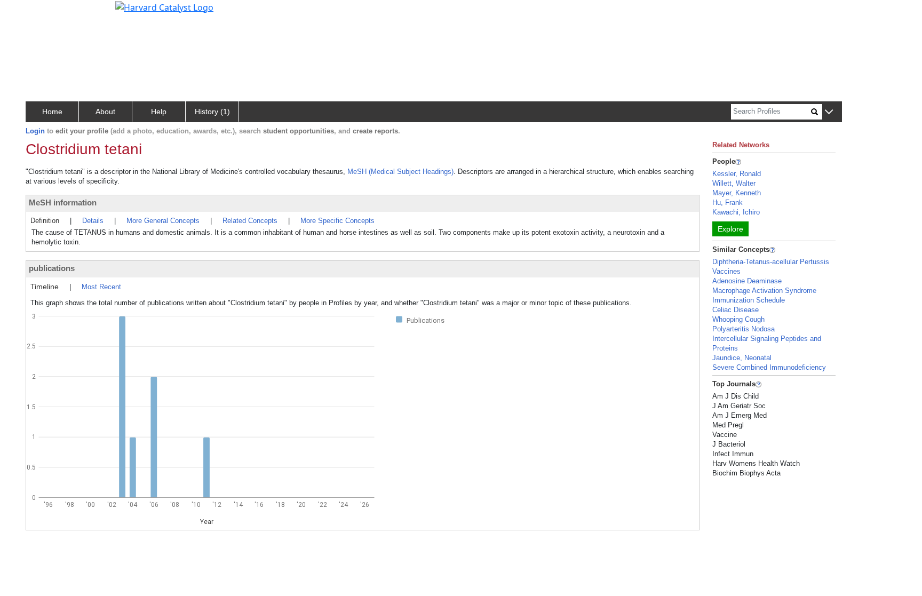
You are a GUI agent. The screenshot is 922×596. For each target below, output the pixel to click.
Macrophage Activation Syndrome (764, 291)
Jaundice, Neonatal (742, 358)
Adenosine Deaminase (747, 281)
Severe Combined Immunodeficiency (769, 367)
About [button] (105, 111)
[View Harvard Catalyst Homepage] (164, 6)
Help (158, 111)
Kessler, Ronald (736, 174)
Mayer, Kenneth (736, 193)
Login (35, 131)
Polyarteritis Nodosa (743, 329)
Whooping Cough (738, 319)
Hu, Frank (727, 202)
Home (52, 111)
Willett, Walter (734, 183)
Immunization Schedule (748, 300)
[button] (829, 112)
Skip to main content (44, 13)
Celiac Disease (735, 310)
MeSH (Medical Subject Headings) (400, 172)
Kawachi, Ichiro (736, 212)
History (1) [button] (212, 111)
